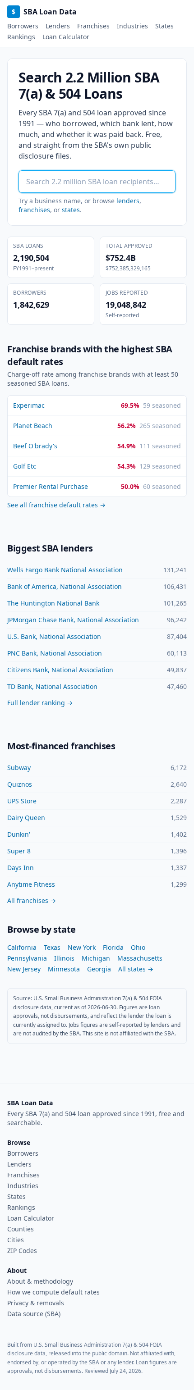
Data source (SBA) (33, 1313)
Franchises (93, 26)
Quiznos (19, 784)
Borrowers (22, 26)
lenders (127, 200)
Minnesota (64, 969)
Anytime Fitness (31, 884)
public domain (109, 1353)
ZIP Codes (22, 1250)
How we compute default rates (53, 1292)
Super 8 (19, 851)
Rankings (21, 36)
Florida (113, 947)
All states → (135, 969)
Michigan (96, 958)
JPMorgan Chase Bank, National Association (73, 619)
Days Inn (20, 867)
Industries (132, 26)
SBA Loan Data (44, 12)
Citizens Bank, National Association (60, 669)
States (164, 26)
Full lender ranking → (40, 702)
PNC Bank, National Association (54, 653)
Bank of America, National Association (64, 586)
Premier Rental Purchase (50, 486)
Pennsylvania (27, 958)
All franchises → (31, 900)
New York (82, 947)
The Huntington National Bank (53, 603)
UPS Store (22, 801)
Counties (20, 1229)
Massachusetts (139, 958)
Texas (52, 947)
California (22, 947)
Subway (19, 767)
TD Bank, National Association (52, 686)
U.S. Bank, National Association (54, 636)
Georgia (99, 969)
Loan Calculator (65, 36)
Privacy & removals (35, 1303)
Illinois (64, 958)
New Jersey (24, 969)
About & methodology (40, 1281)
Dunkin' (18, 834)
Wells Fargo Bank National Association (65, 569)
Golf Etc (24, 466)
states (71, 209)
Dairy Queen (26, 817)
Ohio (138, 947)
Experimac (29, 405)
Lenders (58, 26)
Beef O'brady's (35, 446)
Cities (15, 1239)
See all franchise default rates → (56, 505)
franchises (34, 209)
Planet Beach (32, 425)
